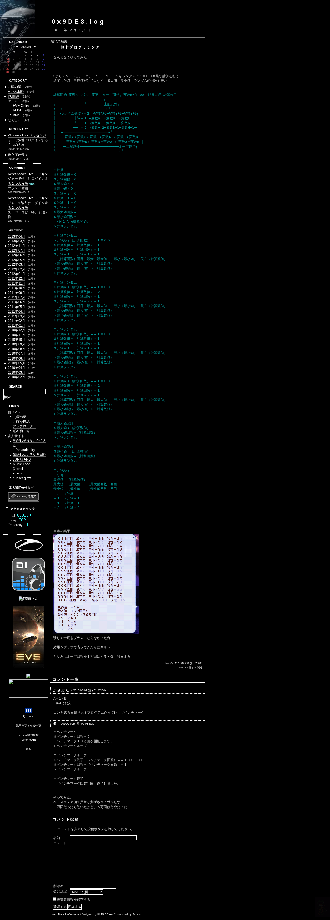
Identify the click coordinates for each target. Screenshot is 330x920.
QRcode (28, 716)
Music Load (21, 464)
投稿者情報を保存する (73, 899)
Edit (103, 690)
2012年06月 (16, 255)
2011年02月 (16, 321)
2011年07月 (16, 297)
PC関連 (198, 667)
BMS (16, 115)
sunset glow (22, 478)
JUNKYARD (22, 459)
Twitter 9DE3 (28, 739)
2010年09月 (16, 344)
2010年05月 (16, 363)
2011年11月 (16, 283)
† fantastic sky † (25, 450)
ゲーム (13, 101)
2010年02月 (16, 377)
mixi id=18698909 (28, 735)
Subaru (136, 914)
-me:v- (17, 473)
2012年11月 (16, 246)
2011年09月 (16, 293)
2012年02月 (16, 269)
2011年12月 (16, 278)
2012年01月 (16, 274)
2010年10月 (16, 340)
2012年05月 (16, 260)
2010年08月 (16, 349)
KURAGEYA (104, 914)
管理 (28, 748)
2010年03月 (16, 372)
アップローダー (24, 426)
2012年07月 (16, 250)
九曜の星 (14, 87)
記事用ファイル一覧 (28, 725)
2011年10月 (16, 288)
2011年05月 (16, 307)
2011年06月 (16, 302)
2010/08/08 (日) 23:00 (188, 663)
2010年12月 (16, 330)
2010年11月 (16, 335)
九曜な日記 (21, 422)
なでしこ (14, 120)
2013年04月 (16, 236)
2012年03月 (16, 265)
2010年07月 (16, 354)
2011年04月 (16, 311)
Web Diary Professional (65, 914)
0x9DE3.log (79, 21)
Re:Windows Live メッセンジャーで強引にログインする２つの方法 (28, 178)
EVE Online (21, 106)
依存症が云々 (18, 155)
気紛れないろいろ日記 (29, 454)
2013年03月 (16, 241)
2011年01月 (16, 325)
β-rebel (18, 469)
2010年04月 (16, 368)
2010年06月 (16, 358)
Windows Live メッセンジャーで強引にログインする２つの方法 (28, 140)
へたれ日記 (16, 91)
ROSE (17, 110)
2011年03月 (16, 316)
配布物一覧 (21, 431)
